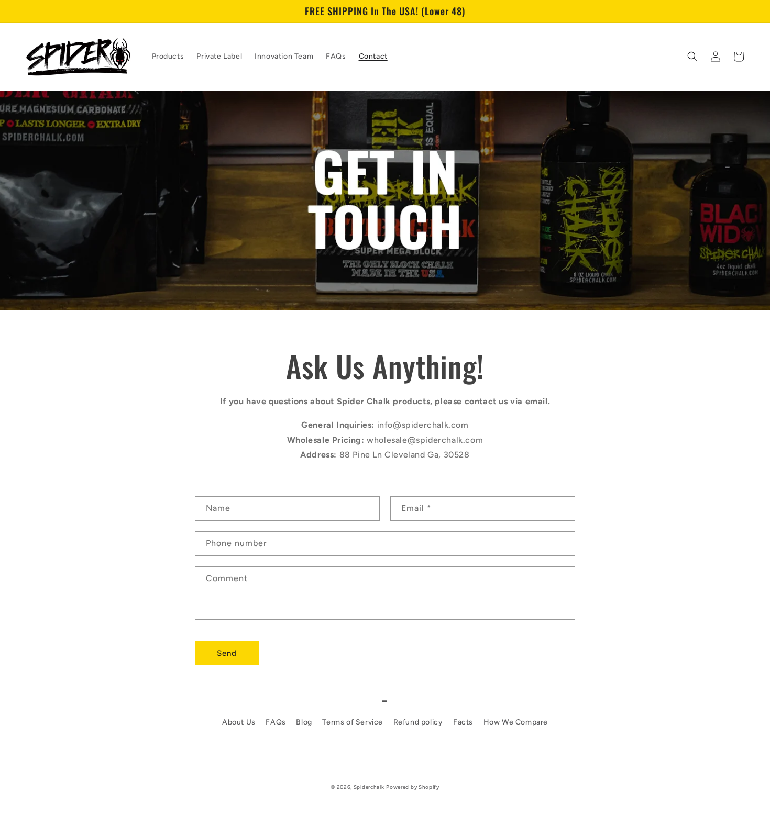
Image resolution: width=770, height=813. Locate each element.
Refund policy (418, 722)
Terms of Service (352, 722)
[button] (692, 56)
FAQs (275, 722)
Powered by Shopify (412, 787)
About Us (239, 722)
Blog (304, 722)
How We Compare (515, 722)
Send (227, 653)
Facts (463, 722)
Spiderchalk (369, 787)
